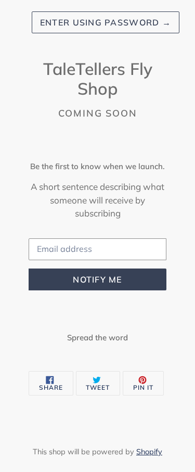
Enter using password (105, 22)
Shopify (149, 451)
